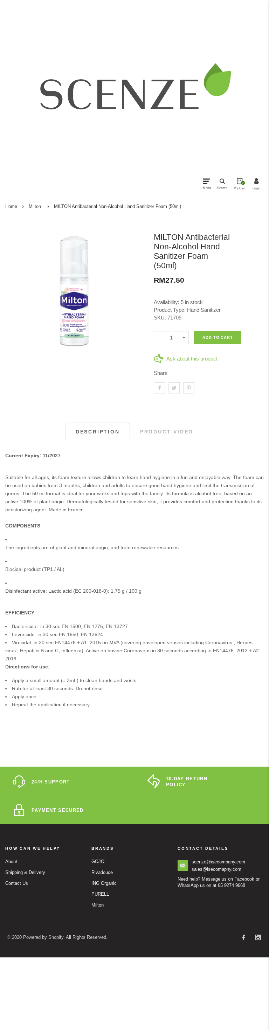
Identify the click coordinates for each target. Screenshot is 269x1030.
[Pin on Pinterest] (188, 387)
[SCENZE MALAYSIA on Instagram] (258, 937)
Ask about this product (192, 359)
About (11, 861)
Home (11, 206)
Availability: (167, 302)
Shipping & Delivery (25, 872)
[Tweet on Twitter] (174, 387)
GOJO (97, 861)
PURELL (100, 894)
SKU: (160, 318)
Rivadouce (102, 872)
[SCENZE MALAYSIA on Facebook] (243, 937)
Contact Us (16, 883)
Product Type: (170, 310)
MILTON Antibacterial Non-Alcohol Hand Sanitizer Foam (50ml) (117, 206)
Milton (35, 206)
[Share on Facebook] (159, 387)
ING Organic (104, 883)
